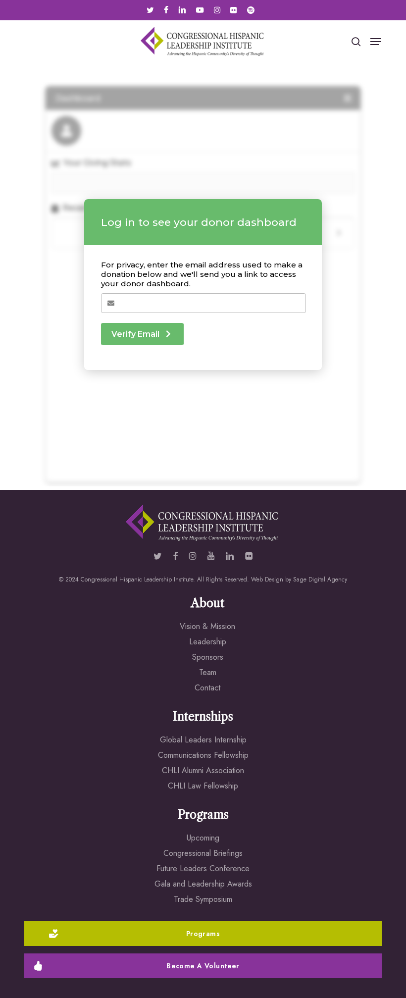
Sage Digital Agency (320, 579)
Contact (207, 687)
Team (207, 672)
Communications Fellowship (203, 755)
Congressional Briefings (203, 853)
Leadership (207, 641)
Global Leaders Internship (203, 739)
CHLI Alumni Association (203, 770)
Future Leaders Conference (203, 868)
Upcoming (203, 837)
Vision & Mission (207, 626)
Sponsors (207, 657)
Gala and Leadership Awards (203, 884)
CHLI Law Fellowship (203, 785)
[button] (375, 42)
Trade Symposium (203, 899)
